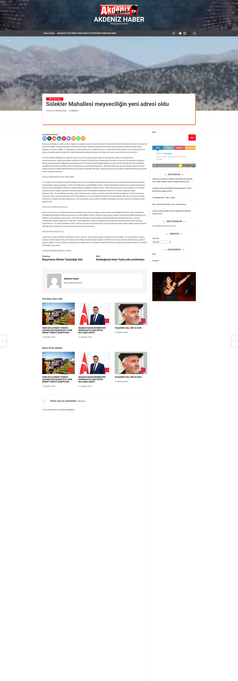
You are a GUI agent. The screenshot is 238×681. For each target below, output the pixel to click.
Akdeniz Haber (119, 19)
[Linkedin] (59, 138)
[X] (49, 138)
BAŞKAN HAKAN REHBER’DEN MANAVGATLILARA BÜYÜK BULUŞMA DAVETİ (91, 330)
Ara (154, 132)
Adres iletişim (49, 33)
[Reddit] (54, 138)
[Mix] (73, 138)
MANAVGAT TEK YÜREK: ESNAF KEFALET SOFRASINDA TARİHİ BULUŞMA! (86, 33)
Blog (154, 254)
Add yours (81, 401)
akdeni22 (74, 111)
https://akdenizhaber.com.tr (73, 283)
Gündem (155, 261)
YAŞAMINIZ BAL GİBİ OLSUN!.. (129, 328)
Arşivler (155, 238)
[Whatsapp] (78, 138)
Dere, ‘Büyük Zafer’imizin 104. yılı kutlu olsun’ (169, 204)
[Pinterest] (64, 138)
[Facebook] (44, 138)
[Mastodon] (69, 138)
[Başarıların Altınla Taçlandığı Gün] (3, 341)
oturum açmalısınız (67, 410)
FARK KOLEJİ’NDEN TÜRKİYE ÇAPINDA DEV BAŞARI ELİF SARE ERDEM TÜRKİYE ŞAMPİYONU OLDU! (57, 331)
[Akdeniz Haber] (54, 281)
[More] (83, 138)
